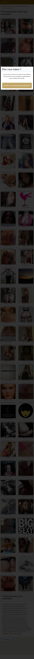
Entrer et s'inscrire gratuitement (17, 85)
